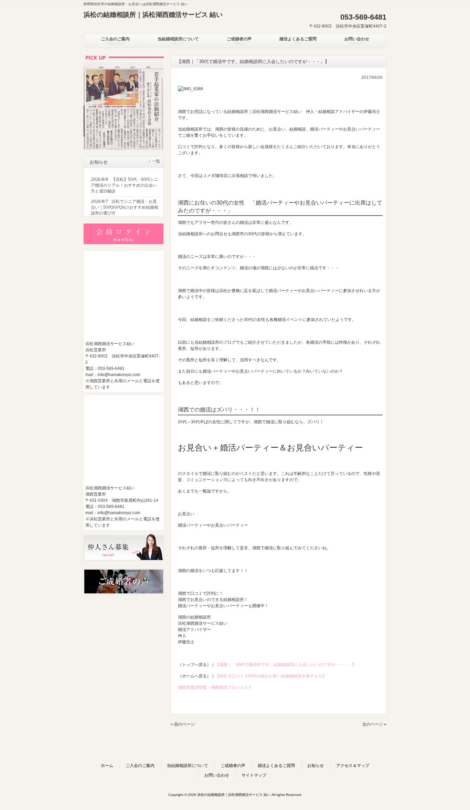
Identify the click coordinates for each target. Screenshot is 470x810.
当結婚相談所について (187, 765)
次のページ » (374, 724)
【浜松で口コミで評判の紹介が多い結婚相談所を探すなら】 (271, 676)
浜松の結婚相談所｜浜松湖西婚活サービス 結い (153, 14)
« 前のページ (183, 724)
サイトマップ (254, 775)
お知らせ (315, 765)
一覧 (156, 161)
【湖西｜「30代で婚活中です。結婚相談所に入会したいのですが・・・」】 (285, 664)
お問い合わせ (216, 775)
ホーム (107, 765)
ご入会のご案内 (140, 765)
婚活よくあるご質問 (276, 765)
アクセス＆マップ (352, 765)
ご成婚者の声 (233, 765)
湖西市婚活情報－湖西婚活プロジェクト (215, 687)
